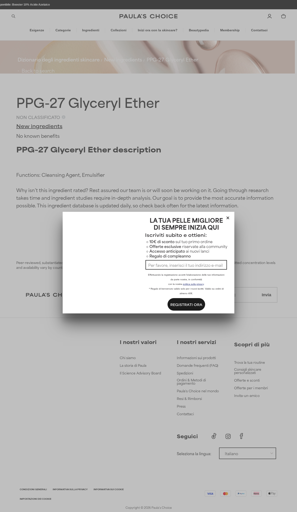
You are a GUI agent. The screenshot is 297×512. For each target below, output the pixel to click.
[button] (227, 216)
